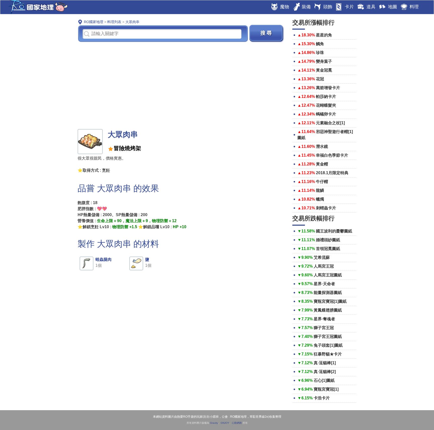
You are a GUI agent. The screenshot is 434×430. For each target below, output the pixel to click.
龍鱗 (320, 190)
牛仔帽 (322, 181)
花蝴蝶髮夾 (326, 105)
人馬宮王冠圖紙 (328, 275)
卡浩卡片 (322, 398)
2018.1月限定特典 (332, 173)
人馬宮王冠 (324, 266)
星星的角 (324, 35)
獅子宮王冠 (324, 328)
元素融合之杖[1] (330, 123)
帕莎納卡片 (326, 96)
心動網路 (237, 422)
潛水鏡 (322, 146)
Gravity (214, 422)
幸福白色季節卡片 (332, 155)
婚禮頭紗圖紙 (328, 240)
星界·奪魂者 (324, 319)
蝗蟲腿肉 (103, 259)
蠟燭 (320, 199)
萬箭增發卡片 (328, 88)
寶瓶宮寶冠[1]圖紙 (330, 301)
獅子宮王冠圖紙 (328, 336)
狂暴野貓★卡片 (328, 354)
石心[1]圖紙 (324, 380)
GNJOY (225, 422)
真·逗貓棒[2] (325, 372)
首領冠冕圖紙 (328, 249)
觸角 (320, 44)
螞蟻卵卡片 (326, 114)
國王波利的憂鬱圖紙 (334, 231)
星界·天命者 (324, 284)
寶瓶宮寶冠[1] (326, 389)
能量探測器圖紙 (328, 292)
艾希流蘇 (322, 257)
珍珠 (320, 52)
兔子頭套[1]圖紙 (328, 345)
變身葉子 (324, 61)
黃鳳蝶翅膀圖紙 (328, 310)
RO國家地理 (36, 7)
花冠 (320, 79)
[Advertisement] (181, 85)
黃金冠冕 (324, 70)
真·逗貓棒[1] (325, 363)
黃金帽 (322, 164)
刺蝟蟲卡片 (326, 208)
